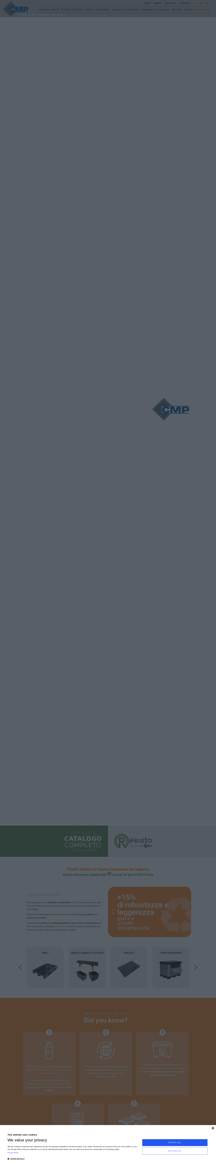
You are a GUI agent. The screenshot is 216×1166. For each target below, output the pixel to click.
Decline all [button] (175, 1151)
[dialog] (108, 1145)
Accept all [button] (174, 1143)
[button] (73, 1159)
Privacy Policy (13, 1153)
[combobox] (213, 1128)
